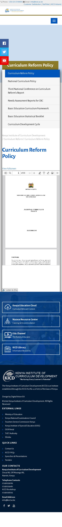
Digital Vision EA (18, 397)
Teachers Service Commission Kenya (20, 422)
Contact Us (9, 449)
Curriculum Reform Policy (21, 73)
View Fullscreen (9, 168)
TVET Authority (11, 433)
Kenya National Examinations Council (20, 418)
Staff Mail (45, 4)
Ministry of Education (13, 414)
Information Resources (22, 351)
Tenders (8, 460)
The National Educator (21, 337)
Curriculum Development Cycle (24, 124)
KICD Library (19, 347)
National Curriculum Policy (22, 81)
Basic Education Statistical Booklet (26, 116)
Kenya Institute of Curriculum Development (23, 135)
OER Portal (9, 429)
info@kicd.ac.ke (36, 2)
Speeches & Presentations (16, 456)
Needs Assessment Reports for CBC (25, 100)
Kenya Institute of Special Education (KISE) (22, 426)
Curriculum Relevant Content (24, 309)
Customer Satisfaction (32, 4)
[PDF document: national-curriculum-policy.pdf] (31, 218)
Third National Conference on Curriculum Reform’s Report (29, 91)
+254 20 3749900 (15, 2)
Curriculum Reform (13, 139)
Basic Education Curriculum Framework (28, 108)
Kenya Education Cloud (24, 305)
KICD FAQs (10, 452)
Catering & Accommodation (24, 323)
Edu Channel (19, 333)
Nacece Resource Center (25, 319)
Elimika (8, 437)
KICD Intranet (56, 4)
